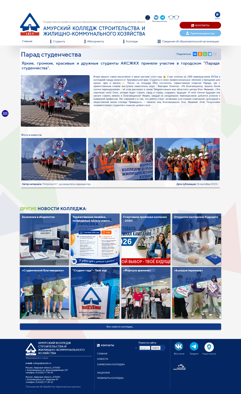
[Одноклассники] (200, 54)
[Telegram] (210, 54)
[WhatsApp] (205, 54)
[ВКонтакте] (195, 54)
